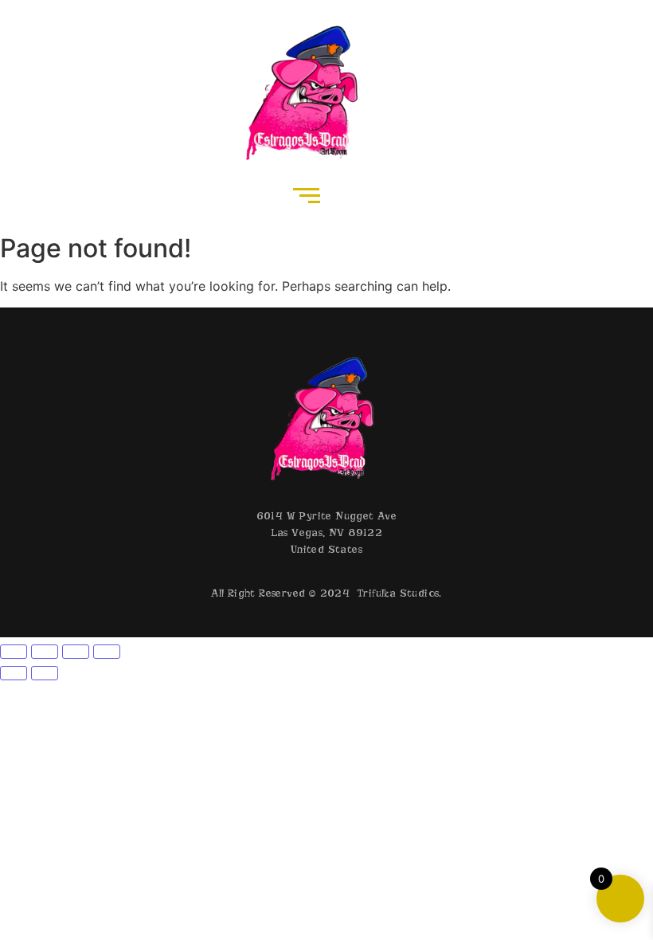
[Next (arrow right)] (44, 673)
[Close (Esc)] (106, 651)
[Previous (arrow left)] (13, 673)
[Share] (75, 651)
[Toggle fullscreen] (44, 651)
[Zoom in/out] (13, 651)
